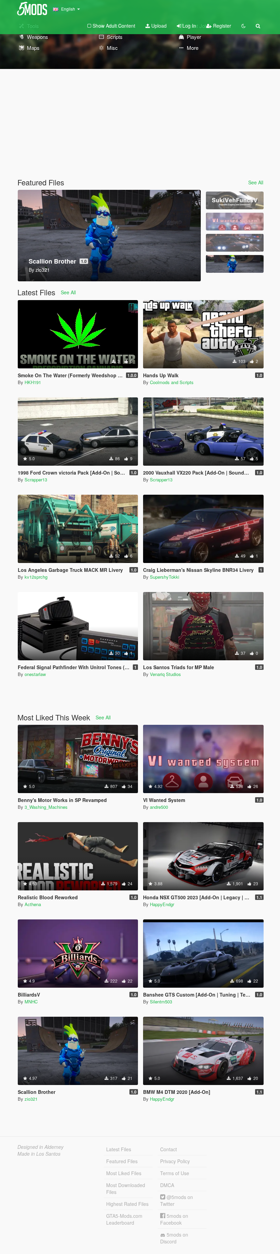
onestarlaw (35, 674)
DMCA (167, 1185)
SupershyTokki (164, 577)
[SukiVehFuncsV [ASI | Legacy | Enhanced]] (235, 200)
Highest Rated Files (127, 1203)
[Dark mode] (243, 25)
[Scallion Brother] (235, 264)
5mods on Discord (174, 1238)
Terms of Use (174, 1173)
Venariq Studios (165, 674)
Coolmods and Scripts (172, 382)
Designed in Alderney (40, 1146)
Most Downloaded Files (125, 1188)
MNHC (31, 1001)
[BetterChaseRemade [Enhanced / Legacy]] (235, 243)
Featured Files (122, 1161)
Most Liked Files (123, 1173)
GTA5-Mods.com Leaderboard (124, 1219)
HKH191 (33, 382)
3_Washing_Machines (46, 807)
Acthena (33, 904)
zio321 (31, 1099)
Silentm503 (161, 1001)
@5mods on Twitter (176, 1200)
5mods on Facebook (174, 1219)
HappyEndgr (162, 904)
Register (221, 25)
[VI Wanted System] (235, 221)
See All (255, 182)
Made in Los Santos (38, 1153)
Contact (168, 1149)
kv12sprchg (36, 577)
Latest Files (118, 1149)
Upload (158, 25)
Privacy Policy (175, 1161)
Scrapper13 (36, 479)
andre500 (159, 807)
